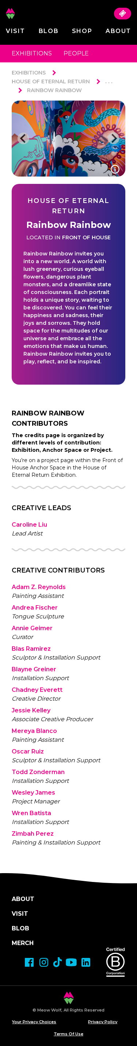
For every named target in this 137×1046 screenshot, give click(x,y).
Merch (23, 943)
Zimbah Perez (33, 833)
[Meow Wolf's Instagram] (44, 962)
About (118, 31)
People (76, 53)
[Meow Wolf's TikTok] (57, 962)
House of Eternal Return (51, 81)
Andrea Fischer (35, 607)
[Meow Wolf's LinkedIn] (86, 962)
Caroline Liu (29, 524)
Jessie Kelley (31, 710)
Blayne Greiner (34, 669)
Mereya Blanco (34, 730)
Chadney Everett (37, 689)
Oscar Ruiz (28, 751)
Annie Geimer (32, 628)
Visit (15, 31)
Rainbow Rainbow (54, 90)
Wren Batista (31, 813)
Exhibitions (32, 53)
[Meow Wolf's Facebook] (29, 962)
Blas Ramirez (31, 648)
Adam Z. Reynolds (39, 587)
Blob (48, 31)
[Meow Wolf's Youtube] (71, 962)
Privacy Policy (102, 1021)
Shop (82, 31)
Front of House (86, 237)
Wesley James (33, 792)
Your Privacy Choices (34, 1021)
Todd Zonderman (38, 772)
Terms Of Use (68, 1033)
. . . (109, 81)
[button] (23, 138)
